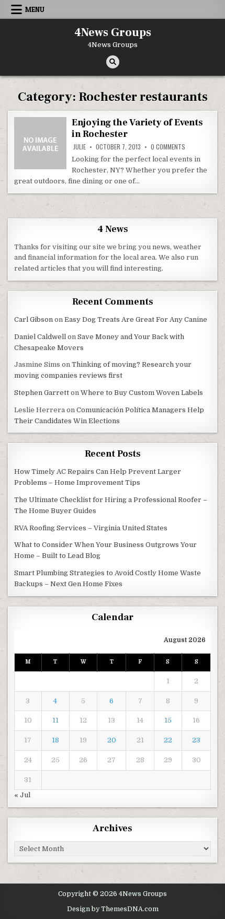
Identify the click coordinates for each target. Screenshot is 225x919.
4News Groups (112, 32)
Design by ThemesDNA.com (113, 909)
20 (111, 740)
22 (168, 740)
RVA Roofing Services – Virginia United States (90, 528)
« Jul (22, 795)
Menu (34, 9)
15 (168, 720)
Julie (79, 147)
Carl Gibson (33, 319)
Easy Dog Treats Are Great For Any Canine (135, 319)
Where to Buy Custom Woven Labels (142, 393)
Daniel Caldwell (40, 337)
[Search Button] (112, 61)
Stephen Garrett (41, 393)
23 (196, 740)
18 (55, 740)
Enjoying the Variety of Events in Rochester (137, 128)
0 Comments (168, 147)
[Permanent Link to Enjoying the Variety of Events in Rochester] (40, 143)
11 (55, 720)
